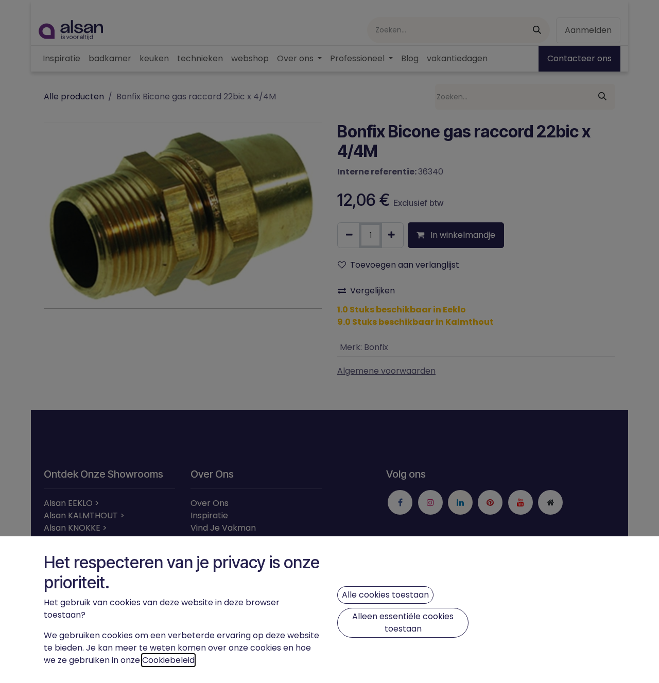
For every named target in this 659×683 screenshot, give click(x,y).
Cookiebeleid (168, 660)
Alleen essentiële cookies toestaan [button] (403, 622)
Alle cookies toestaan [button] (385, 595)
